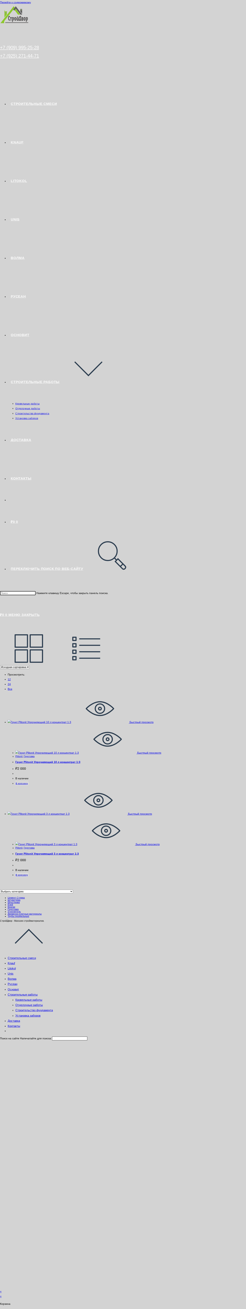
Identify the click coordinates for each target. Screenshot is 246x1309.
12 (9, 679)
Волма (12, 978)
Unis (10, 973)
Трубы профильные (18, 916)
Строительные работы (23, 994)
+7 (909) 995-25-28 (19, 47)
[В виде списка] (86, 662)
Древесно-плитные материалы (25, 914)
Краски (11, 907)
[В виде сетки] (29, 662)
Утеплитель (14, 911)
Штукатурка (14, 900)
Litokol (12, 968)
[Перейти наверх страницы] (29, 950)
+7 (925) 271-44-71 (19, 55)
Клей (10, 904)
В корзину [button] (22, 783)
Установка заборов (28, 1015)
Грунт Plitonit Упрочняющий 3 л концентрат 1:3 (47, 853)
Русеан (12, 984)
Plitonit (18, 756)
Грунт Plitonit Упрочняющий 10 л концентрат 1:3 (47, 762)
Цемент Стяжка (16, 897)
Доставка (14, 1020)
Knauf (11, 963)
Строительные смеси (22, 958)
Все (10, 689)
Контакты (14, 1026)
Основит (13, 989)
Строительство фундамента (34, 1010)
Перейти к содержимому (15, 2)
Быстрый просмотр (141, 722)
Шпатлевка (14, 902)
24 (9, 684)
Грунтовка (29, 756)
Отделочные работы (29, 1005)
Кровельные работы (28, 999)
